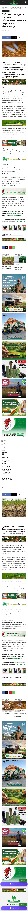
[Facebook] (3, 247)
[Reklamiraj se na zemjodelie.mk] (14, 143)
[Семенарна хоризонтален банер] (14, 123)
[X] (6, 247)
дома (3, 7)
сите (8, 10)
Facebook (15, 215)
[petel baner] (14, 191)
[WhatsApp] (13, 247)
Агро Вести (7, 7)
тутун (17, 234)
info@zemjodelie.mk (16, 904)
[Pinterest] (10, 247)
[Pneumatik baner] (14, 159)
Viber (20, 215)
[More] (19, 37)
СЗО (7, 234)
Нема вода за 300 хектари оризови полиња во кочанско (7, 268)
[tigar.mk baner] (14, 228)
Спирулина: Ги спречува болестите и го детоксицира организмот (20, 266)
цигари (21, 234)
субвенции (11, 234)
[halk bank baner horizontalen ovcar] (14, 82)
